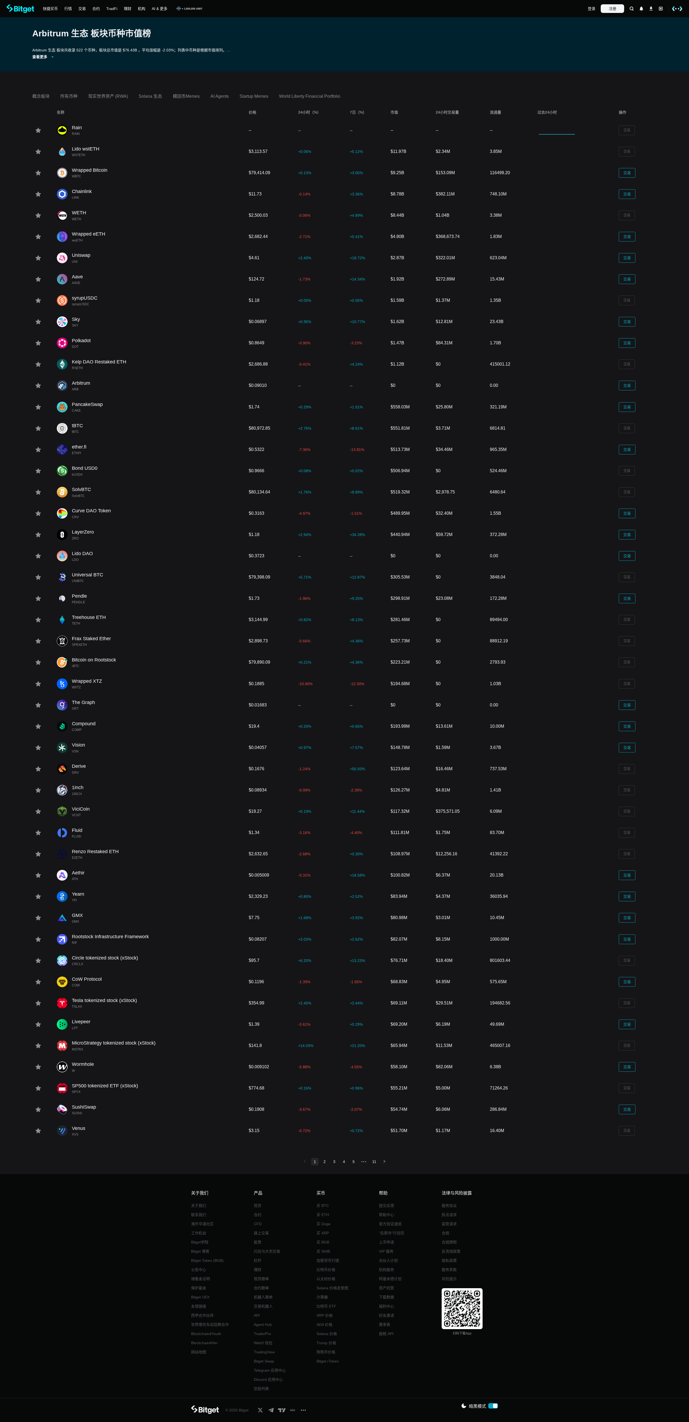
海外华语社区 (202, 1224)
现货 (257, 1205)
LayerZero (83, 532)
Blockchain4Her (204, 1343)
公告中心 (198, 1269)
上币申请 (386, 1242)
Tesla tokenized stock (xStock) (104, 1000)
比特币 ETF (326, 1306)
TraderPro (262, 1334)
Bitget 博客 (200, 1251)
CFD (258, 1224)
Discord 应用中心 (268, 1379)
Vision (78, 745)
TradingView (264, 1352)
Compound (84, 723)
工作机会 (198, 1233)
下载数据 (386, 1297)
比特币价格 (326, 1269)
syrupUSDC (84, 298)
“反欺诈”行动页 (391, 1233)
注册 (612, 8)
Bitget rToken (328, 1361)
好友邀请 (386, 1315)
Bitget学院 (199, 1242)
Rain (77, 127)
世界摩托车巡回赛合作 (210, 1324)
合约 (257, 1215)
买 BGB (323, 1242)
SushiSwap (84, 1107)
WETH (79, 212)
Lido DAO (82, 553)
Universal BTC (87, 574)
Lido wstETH (85, 149)
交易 (626, 130)
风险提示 (449, 1279)
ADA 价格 (324, 1324)
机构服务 (386, 1269)
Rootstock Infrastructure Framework (110, 936)
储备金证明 (200, 1279)
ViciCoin (81, 809)
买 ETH (323, 1215)
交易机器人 (263, 1306)
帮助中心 (386, 1215)
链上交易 (261, 1233)
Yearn (78, 894)
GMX (77, 915)
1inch (77, 787)
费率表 (384, 1324)
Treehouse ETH (89, 617)
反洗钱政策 (451, 1251)
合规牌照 (449, 1242)
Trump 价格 (326, 1343)
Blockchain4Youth (206, 1334)
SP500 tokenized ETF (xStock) (105, 1085)
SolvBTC (81, 489)
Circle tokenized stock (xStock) (105, 958)
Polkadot (81, 340)
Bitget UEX (200, 1297)
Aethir (78, 872)
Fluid (77, 830)
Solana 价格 (327, 1334)
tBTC (77, 425)
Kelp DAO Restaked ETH (99, 362)
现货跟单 (261, 1279)
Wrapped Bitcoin (89, 170)
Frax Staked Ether (91, 638)
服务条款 (449, 1269)
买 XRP (323, 1233)
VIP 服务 (386, 1251)
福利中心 (386, 1306)
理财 (257, 1269)
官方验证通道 (390, 1224)
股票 (257, 1242)
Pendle (79, 596)
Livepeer (81, 1021)
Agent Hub (263, 1324)
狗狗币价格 (326, 1352)
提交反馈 (386, 1205)
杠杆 (257, 1260)
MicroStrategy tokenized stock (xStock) (114, 1043)
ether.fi (79, 447)
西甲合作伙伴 (202, 1315)
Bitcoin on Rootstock (94, 660)
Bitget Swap (264, 1361)
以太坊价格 (326, 1279)
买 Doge (324, 1224)
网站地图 (198, 1352)
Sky (76, 319)
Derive (79, 766)
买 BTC (323, 1205)
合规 (445, 1233)
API (257, 1315)
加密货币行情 (328, 1260)
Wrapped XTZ (87, 681)
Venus (78, 1128)
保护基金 (198, 1288)
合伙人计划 (388, 1260)
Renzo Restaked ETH (95, 851)
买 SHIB (323, 1251)
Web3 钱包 (263, 1343)
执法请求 (449, 1215)
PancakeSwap (87, 404)
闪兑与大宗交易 (267, 1251)
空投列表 (261, 1388)
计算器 (322, 1297)
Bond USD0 (84, 468)
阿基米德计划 (390, 1279)
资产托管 (386, 1288)
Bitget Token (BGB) (207, 1260)
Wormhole (83, 1064)
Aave (77, 276)
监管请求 (449, 1224)
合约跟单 (261, 1288)
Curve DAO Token (91, 510)
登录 (591, 8)
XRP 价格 (325, 1315)
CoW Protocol (87, 979)
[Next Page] (384, 1161)
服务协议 (449, 1205)
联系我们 (198, 1215)
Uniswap (81, 255)
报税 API (386, 1334)
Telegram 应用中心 (270, 1370)
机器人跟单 (263, 1297)
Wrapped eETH (88, 234)
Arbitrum (81, 383)
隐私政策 (449, 1260)
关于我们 (198, 1205)
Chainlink (82, 191)
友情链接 (198, 1306)
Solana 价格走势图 (332, 1288)
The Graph (83, 702)
